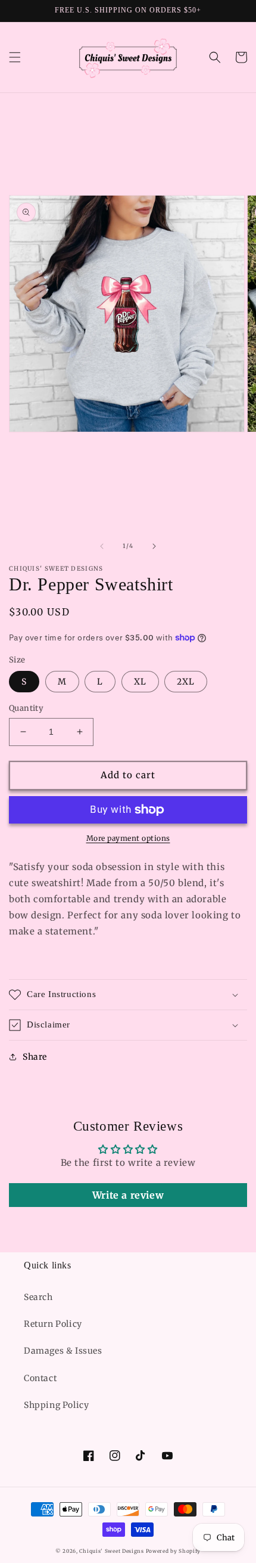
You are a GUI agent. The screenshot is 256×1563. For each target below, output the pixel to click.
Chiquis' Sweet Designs (111, 1551)
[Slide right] (154, 546)
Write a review (128, 1195)
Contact (40, 1378)
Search (38, 1297)
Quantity (26, 708)
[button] (15, 57)
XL (140, 681)
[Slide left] (102, 546)
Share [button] (35, 1056)
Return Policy (53, 1324)
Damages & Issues (63, 1350)
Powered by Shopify (173, 1551)
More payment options (128, 838)
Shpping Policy (56, 1405)
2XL (186, 681)
